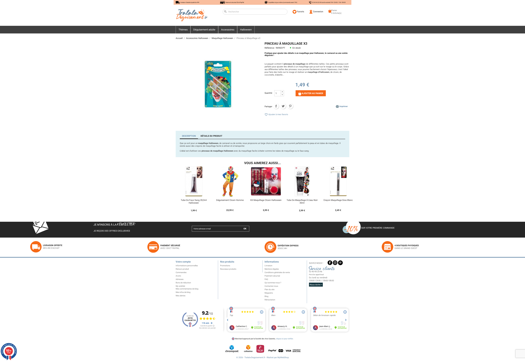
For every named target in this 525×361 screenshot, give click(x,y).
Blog (266, 296)
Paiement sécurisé (272, 276)
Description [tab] (189, 136)
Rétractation (270, 300)
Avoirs (178, 276)
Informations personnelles (187, 265)
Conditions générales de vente (277, 272)
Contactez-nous (271, 286)
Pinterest (290, 106)
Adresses (179, 279)
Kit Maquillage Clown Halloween (266, 200)
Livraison (268, 265)
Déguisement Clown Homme (230, 200)
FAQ (266, 279)
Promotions (225, 265)
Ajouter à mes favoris (276, 114)
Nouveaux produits (228, 269)
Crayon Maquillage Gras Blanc (338, 200)
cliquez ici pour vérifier (284, 339)
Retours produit (182, 269)
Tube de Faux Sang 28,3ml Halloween (194, 201)
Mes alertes (180, 296)
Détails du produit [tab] (211, 136)
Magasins (269, 293)
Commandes (181, 272)
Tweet (283, 106)
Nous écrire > (316, 284)
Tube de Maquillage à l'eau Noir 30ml (302, 201)
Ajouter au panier (312, 93)
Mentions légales (272, 269)
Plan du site (269, 289)
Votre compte (183, 261)
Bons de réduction (183, 283)
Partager (276, 106)
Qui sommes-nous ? (273, 283)
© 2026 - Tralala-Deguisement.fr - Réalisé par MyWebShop (262, 357)
